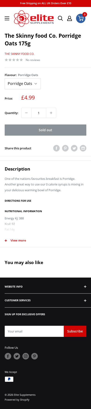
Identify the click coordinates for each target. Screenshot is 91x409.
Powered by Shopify (17, 399)
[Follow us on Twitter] (17, 356)
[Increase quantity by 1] (51, 113)
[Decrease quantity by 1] (26, 113)
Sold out (45, 130)
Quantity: (11, 113)
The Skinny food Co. (19, 54)
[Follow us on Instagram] (25, 356)
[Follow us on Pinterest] (34, 356)
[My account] (69, 18)
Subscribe (75, 331)
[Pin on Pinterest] (65, 148)
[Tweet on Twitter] (74, 148)
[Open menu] (7, 18)
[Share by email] (83, 148)
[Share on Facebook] (56, 148)
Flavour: (21, 75)
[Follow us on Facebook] (8, 356)
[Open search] (60, 18)
